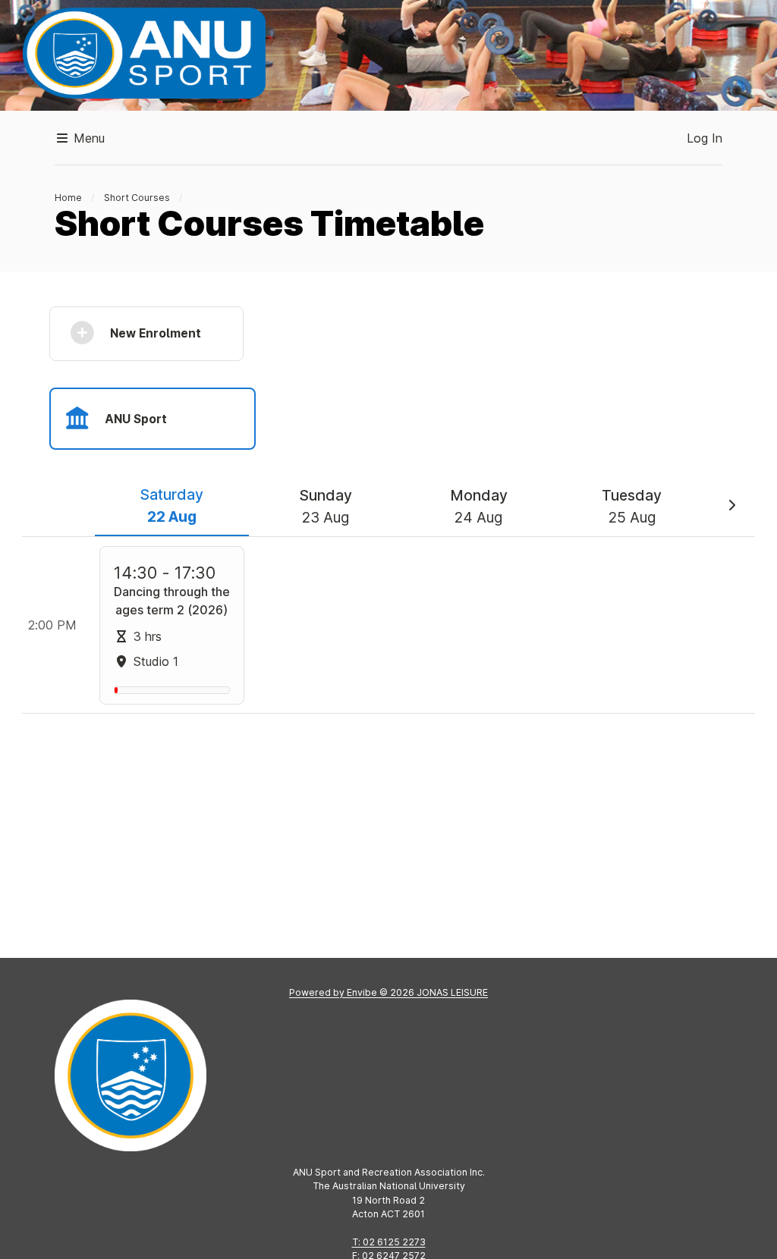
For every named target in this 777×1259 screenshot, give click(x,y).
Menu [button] (87, 138)
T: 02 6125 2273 (389, 1242)
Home (68, 197)
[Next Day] (732, 506)
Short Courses (137, 197)
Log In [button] (704, 138)
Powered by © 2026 (388, 992)
